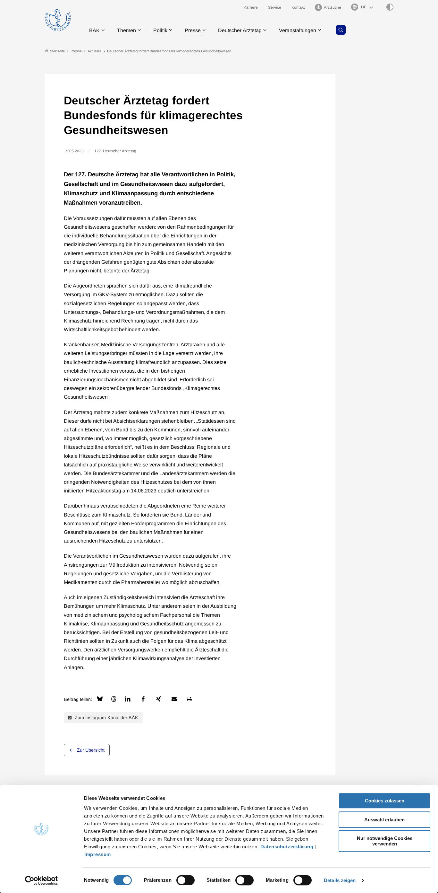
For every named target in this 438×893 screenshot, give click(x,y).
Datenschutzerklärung (286, 846)
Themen (126, 30)
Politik (160, 30)
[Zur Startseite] (58, 20)
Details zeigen (340, 880)
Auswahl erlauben (384, 819)
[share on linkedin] (128, 699)
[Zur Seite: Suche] (341, 30)
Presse (193, 30)
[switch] (185, 880)
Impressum (97, 854)
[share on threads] (114, 699)
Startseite (57, 51)
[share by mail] (174, 699)
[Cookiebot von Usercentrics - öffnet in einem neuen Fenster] (41, 880)
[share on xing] (159, 699)
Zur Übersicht (91, 750)
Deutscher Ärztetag (240, 30)
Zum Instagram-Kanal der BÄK (105, 717)
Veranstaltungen (297, 30)
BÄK (94, 30)
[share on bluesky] (100, 699)
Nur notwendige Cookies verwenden (384, 841)
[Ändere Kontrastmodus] (389, 7)
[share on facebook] (143, 699)
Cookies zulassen (384, 800)
